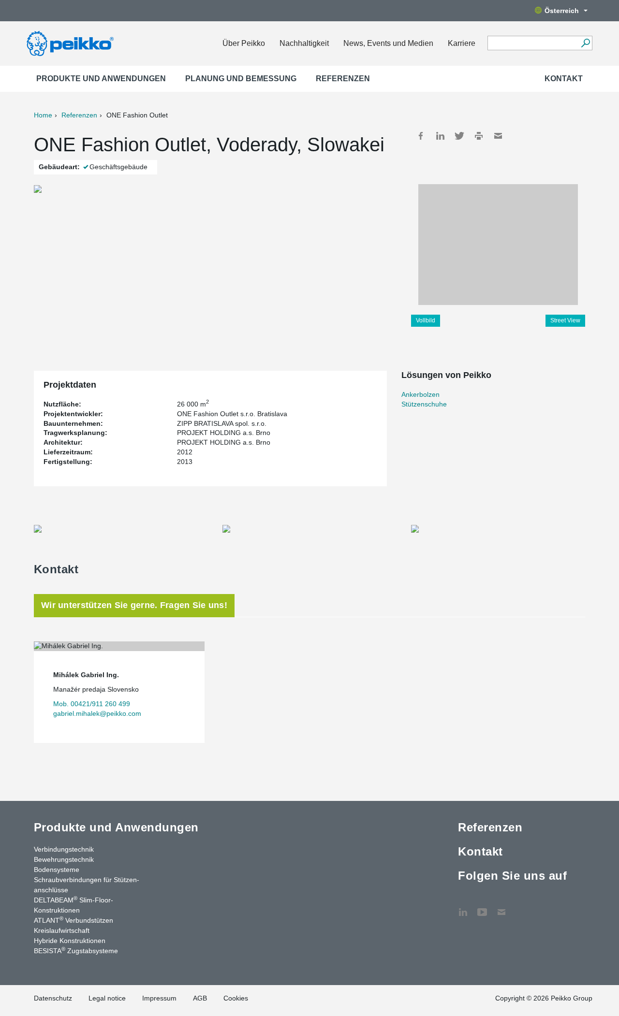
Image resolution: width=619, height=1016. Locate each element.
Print (479, 136)
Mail (498, 136)
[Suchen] (585, 43)
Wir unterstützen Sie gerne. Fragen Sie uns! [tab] (134, 605)
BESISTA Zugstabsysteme (76, 950)
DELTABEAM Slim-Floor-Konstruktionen (73, 904)
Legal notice (107, 998)
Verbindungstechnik (64, 849)
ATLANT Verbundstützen (73, 919)
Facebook (421, 136)
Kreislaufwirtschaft (61, 930)
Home (43, 115)
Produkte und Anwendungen (101, 78)
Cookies (235, 998)
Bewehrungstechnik (64, 859)
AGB (200, 998)
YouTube (482, 907)
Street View (565, 320)
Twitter (459, 136)
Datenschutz (53, 998)
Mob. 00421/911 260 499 (91, 704)
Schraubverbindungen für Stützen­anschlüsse (86, 885)
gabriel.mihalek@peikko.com (97, 713)
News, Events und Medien (388, 43)
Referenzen (343, 78)
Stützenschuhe (424, 404)
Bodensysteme (56, 869)
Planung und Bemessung (240, 78)
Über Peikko (243, 43)
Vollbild (425, 320)
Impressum (159, 998)
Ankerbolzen (420, 394)
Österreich (562, 11)
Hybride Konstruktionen (69, 940)
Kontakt (564, 78)
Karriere (461, 43)
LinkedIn (440, 136)
